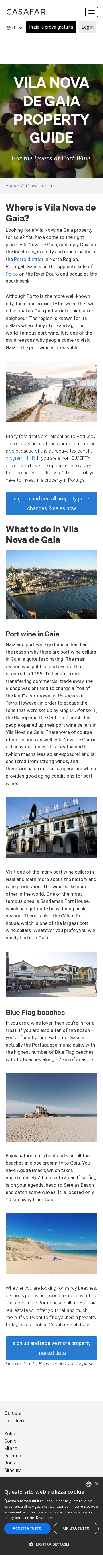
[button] (51, 1544)
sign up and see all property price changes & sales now (51, 503)
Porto (12, 274)
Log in (88, 27)
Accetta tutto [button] (27, 1528)
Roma (10, 1463)
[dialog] (51, 1516)
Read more (45, 1517)
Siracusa (13, 1470)
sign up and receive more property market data (52, 1348)
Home (11, 185)
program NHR (20, 458)
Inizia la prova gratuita (51, 27)
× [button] (96, 1484)
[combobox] (89, 1484)
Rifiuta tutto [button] (76, 1528)
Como (10, 1441)
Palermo (12, 1455)
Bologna (12, 1433)
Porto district (28, 259)
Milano (10, 1448)
